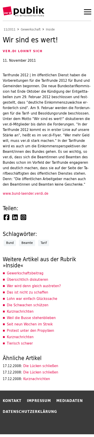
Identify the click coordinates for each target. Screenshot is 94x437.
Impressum (39, 400)
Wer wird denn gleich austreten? (34, 286)
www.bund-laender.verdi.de (25, 193)
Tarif (44, 242)
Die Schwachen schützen (27, 305)
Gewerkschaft (31, 29)
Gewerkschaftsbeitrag (25, 273)
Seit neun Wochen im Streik (30, 324)
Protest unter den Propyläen (30, 330)
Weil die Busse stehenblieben (31, 317)
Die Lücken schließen (30, 366)
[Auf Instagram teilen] (24, 217)
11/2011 (10, 29)
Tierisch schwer (20, 343)
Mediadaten (69, 400)
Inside (50, 29)
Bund (10, 242)
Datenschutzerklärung (30, 411)
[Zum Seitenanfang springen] (78, 424)
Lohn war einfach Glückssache (32, 298)
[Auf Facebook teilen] (7, 217)
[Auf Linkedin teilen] (15, 217)
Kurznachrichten (20, 311)
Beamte (27, 242)
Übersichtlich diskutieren (27, 279)
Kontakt (12, 400)
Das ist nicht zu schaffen (27, 292)
